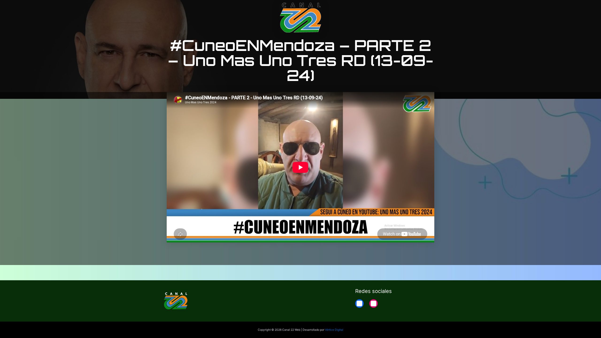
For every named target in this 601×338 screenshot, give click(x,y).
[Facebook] (359, 303)
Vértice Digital (334, 329)
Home (432, 7)
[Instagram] (373, 303)
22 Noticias (409, 7)
